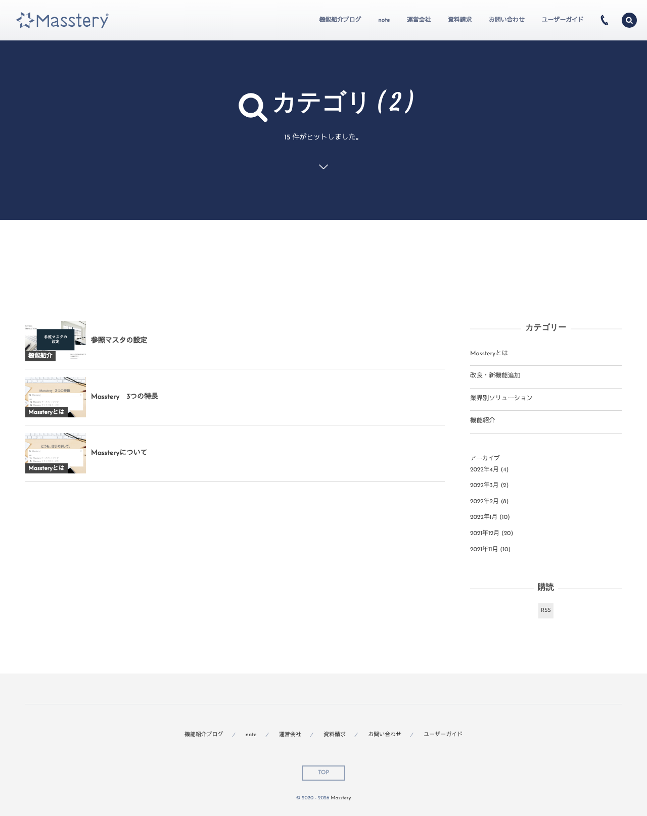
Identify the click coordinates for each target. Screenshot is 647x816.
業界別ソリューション (501, 399)
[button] (629, 20)
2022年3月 (484, 486)
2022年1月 (483, 517)
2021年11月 (484, 550)
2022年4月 (484, 470)
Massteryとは (489, 354)
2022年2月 (484, 502)
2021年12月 (484, 534)
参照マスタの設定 (119, 341)
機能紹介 (482, 421)
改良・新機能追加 (495, 376)
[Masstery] (62, 20)
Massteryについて (119, 453)
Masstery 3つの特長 (124, 397)
